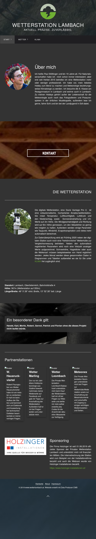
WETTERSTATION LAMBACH (48, 24)
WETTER (22, 39)
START (7, 39)
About (47, 484)
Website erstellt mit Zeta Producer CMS (61, 487)
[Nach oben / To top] (48, 496)
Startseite (39, 484)
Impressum (56, 484)
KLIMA (37, 39)
